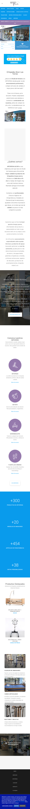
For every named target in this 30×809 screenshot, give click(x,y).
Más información (15, 382)
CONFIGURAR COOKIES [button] (7, 805)
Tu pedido (15, 790)
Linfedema (15, 18)
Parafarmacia (4, 18)
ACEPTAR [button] (16, 805)
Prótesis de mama (11, 11)
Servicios (15, 775)
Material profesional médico (15, 15)
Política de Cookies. (20, 801)
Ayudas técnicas (10, 8)
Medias (10, 18)
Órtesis (22, 8)
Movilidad (3, 8)
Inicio (15, 771)
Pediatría (3, 11)
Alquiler (15, 782)
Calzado (25, 15)
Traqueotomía (4, 15)
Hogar (17, 8)
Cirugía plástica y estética (22, 11)
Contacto (15, 786)
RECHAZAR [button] (22, 805)
